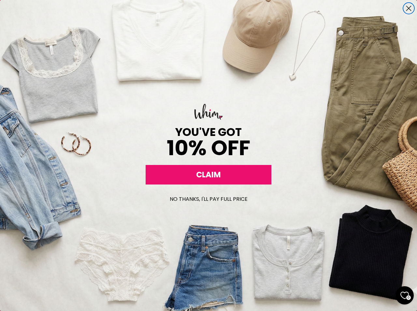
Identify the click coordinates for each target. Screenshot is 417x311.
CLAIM (208, 174)
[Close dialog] (408, 8)
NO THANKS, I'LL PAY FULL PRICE (209, 199)
